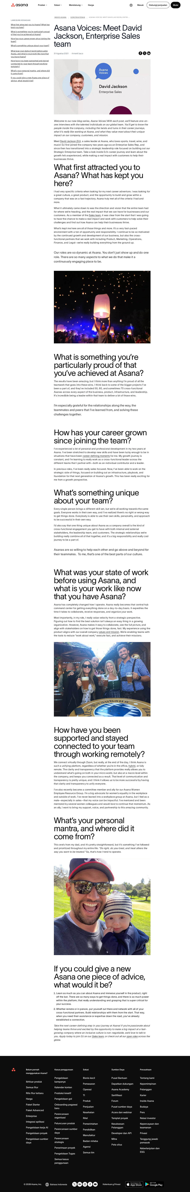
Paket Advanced (35, 1110)
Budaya (144, 1106)
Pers (142, 1112)
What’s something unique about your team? (30, 45)
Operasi (87, 1089)
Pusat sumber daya (121, 1106)
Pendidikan (89, 1129)
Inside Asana (147, 1100)
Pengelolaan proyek (36, 1133)
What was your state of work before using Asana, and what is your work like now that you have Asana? (30, 54)
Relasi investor (148, 1118)
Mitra (114, 1139)
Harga (91, 5)
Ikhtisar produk (34, 1081)
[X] (74, 1184)
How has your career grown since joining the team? (30, 40)
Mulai (175, 5)
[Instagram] (85, 1184)
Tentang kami (147, 1078)
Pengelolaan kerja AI (37, 1127)
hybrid (132, 765)
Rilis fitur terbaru (34, 1093)
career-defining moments (96, 455)
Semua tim (88, 1152)
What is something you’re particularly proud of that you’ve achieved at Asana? (30, 33)
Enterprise (31, 1116)
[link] (60, 17)
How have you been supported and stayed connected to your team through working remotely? (30, 64)
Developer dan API (121, 1133)
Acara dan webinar (121, 1112)
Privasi (143, 1133)
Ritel (85, 1118)
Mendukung (75, 5)
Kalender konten (63, 1087)
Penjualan (88, 1106)
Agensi (87, 1146)
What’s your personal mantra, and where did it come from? (30, 72)
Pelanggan (146, 1089)
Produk (41, 5)
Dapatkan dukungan (122, 1083)
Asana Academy (120, 1089)
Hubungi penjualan (158, 5)
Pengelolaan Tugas (64, 1153)
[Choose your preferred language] (131, 5)
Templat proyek (119, 1118)
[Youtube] (95, 1184)
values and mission (109, 632)
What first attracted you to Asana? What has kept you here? (30, 26)
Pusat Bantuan (119, 1078)
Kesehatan (88, 1112)
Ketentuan (107, 1184)
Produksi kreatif (62, 1093)
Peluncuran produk (64, 1123)
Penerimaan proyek (64, 1147)
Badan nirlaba (90, 1141)
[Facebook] (90, 1184)
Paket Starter (33, 1104)
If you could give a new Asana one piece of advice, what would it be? (30, 79)
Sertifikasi (116, 1095)
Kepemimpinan (148, 1083)
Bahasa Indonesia (58, 1184)
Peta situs (116, 1144)
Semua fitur (32, 1087)
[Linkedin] (79, 1184)
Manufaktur (89, 1135)
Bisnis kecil (89, 1078)
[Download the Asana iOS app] (134, 1184)
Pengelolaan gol (63, 1098)
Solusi (57, 5)
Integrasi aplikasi (35, 1121)
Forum (114, 1100)
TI (84, 1095)
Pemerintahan (90, 1123)
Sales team (95, 215)
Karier (143, 1095)
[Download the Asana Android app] (154, 1184)
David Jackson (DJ (70, 141)
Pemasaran (89, 1083)
